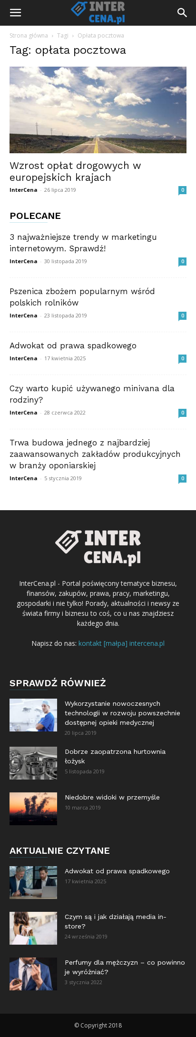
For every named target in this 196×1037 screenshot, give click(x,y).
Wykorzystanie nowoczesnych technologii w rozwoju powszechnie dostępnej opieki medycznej (122, 713)
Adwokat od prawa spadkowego (73, 345)
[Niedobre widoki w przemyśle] (33, 808)
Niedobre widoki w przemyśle (112, 797)
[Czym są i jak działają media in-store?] (33, 928)
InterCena (24, 189)
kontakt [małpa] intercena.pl (121, 643)
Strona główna (29, 35)
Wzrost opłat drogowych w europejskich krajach (75, 171)
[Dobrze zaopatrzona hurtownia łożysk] (33, 763)
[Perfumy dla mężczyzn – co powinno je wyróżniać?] (33, 974)
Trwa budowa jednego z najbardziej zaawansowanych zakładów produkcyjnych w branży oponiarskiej (95, 454)
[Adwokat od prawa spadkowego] (33, 882)
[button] (15, 13)
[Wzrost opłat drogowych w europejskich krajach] (98, 110)
